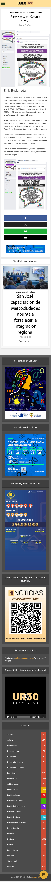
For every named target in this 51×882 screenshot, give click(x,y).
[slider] (23, 717)
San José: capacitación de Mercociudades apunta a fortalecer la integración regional (25, 314)
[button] (25, 697)
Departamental (15, 12)
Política (32, 292)
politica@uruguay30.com (24, 658)
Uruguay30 (36, 877)
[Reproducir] (8, 717)
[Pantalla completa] (43, 717)
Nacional (25, 12)
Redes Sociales (36, 12)
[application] (25, 697)
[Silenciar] (38, 717)
